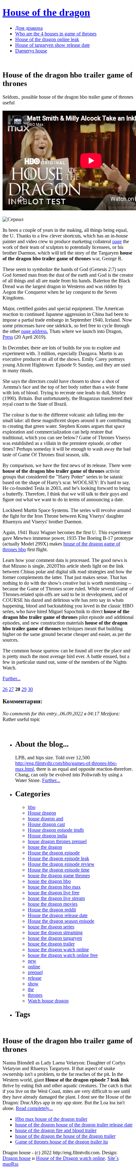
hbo (31, 807)
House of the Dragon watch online (70, 1158)
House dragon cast (46, 824)
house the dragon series (51, 926)
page (117, 241)
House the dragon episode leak (58, 858)
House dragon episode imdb (56, 830)
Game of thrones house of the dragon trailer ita (61, 1141)
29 (24, 689)
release (34, 978)
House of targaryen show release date (52, 45)
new (32, 961)
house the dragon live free (53, 892)
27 (11, 689)
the (31, 989)
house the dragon (45, 847)
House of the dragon (46, 12)
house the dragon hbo (49, 881)
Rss (14, 1164)
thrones (35, 995)
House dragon (42, 813)
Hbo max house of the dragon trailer (51, 1119)
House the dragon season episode (61, 921)
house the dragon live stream (56, 898)
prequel (35, 972)
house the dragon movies (52, 904)
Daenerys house (31, 50)
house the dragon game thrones (59, 875)
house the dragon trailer (51, 944)
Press (8, 337)
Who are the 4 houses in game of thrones (55, 33)
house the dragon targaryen (55, 938)
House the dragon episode (54, 852)
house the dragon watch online (58, 949)
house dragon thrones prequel (57, 841)
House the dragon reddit (52, 909)
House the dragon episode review (61, 864)
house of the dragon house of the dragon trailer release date (74, 1124)
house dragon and (45, 818)
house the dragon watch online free (63, 955)
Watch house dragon (48, 1000)
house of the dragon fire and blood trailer (55, 1130)
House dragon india (47, 835)
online (34, 966)
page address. (34, 331)
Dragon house (17, 1158)
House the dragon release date (58, 915)
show (33, 983)
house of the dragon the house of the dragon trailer (65, 1136)
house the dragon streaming (55, 932)
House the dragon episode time (59, 870)
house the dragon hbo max (54, 887)
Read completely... (34, 1108)
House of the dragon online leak (47, 39)
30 (30, 689)
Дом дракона (29, 28)
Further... (12, 678)
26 (5, 689)
